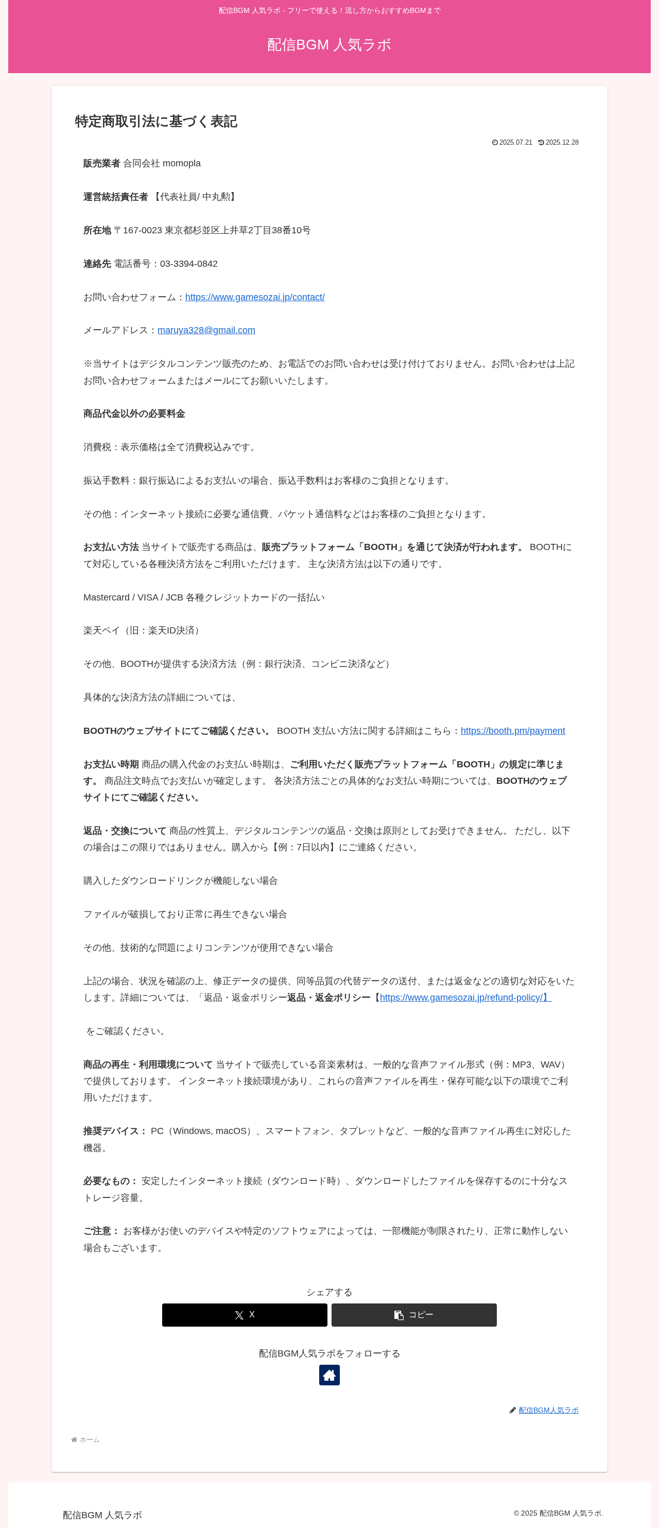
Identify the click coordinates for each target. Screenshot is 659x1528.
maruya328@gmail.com (206, 330)
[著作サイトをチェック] (329, 1375)
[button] (414, 1315)
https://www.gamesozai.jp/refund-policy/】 (466, 997)
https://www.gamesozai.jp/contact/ (255, 297)
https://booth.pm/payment (513, 731)
